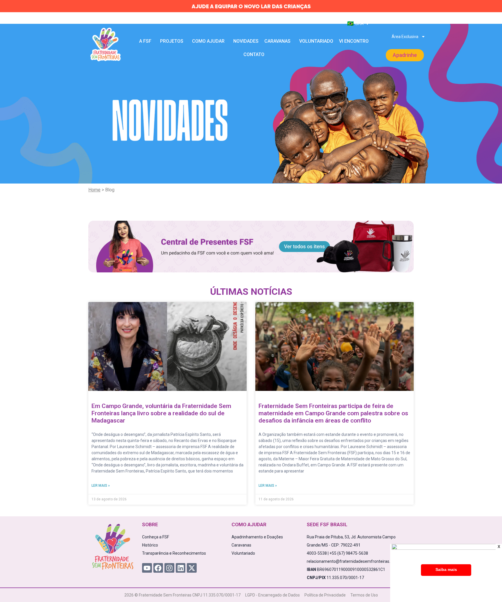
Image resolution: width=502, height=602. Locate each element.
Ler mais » (101, 486)
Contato (253, 54)
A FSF (145, 41)
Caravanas (277, 41)
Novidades (246, 41)
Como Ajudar (208, 41)
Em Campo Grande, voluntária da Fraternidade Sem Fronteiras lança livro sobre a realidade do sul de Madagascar (161, 413)
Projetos (171, 41)
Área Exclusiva (405, 36)
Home (94, 190)
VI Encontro (354, 41)
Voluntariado (316, 41)
